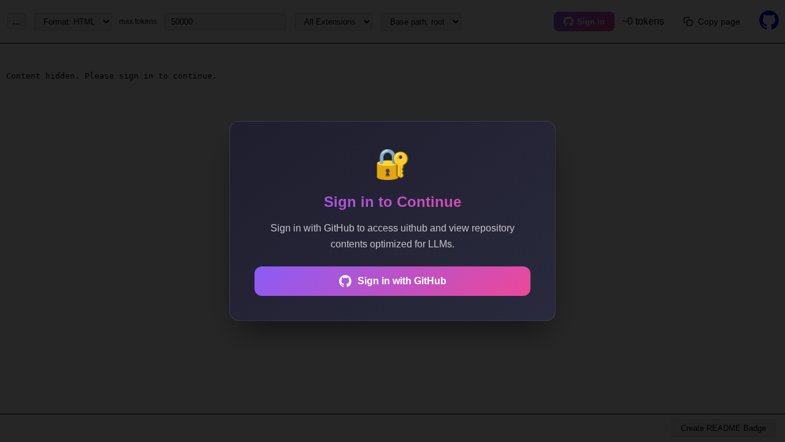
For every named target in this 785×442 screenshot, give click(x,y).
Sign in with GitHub (402, 281)
